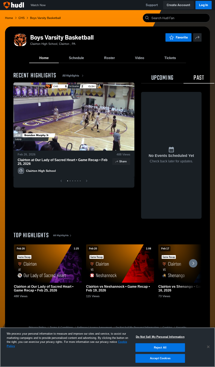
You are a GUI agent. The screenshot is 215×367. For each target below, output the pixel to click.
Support (152, 5)
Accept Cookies (160, 358)
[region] (107, 347)
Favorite (182, 37)
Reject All (160, 347)
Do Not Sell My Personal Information (160, 336)
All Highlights (70, 75)
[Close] (208, 346)
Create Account (178, 5)
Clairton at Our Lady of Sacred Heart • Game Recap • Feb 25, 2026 (63, 162)
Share (123, 161)
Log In (203, 5)
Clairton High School (41, 170)
